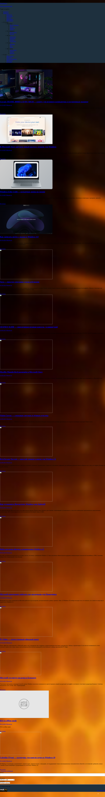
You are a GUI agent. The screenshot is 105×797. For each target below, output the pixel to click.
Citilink (12, 51)
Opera (11, 26)
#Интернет (10, 16)
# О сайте (9, 62)
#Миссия (9, 57)
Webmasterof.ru (101, 790)
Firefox (12, 29)
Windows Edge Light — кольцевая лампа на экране (22, 192)
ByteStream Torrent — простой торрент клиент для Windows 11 (28, 459)
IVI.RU (12, 40)
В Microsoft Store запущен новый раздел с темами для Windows (28, 147)
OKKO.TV (13, 37)
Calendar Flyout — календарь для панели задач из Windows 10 (27, 757)
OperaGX (12, 28)
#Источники (10, 56)
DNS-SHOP (13, 50)
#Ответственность (12, 59)
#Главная (5, 12)
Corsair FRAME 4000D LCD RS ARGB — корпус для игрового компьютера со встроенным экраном (44, 102)
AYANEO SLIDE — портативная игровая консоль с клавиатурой (29, 327)
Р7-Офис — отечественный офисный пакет (19, 639)
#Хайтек (9, 17)
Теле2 (11, 47)
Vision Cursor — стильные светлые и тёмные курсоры (24, 415)
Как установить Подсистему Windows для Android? (23, 504)
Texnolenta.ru (3, 3)
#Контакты (10, 60)
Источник (3, 113)
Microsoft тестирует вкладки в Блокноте (18, 678)
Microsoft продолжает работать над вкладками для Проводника (28, 594)
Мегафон (12, 44)
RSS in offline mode (8, 721)
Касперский (13, 32)
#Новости (6, 13)
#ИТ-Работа (10, 20)
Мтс (11, 46)
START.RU (13, 41)
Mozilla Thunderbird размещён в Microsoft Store (21, 372)
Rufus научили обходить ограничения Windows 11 (22, 549)
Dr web (12, 34)
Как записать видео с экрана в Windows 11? (19, 237)
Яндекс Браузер (14, 25)
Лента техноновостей (6, 6)
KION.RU (12, 38)
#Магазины (10, 19)
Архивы (2, 781)
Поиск (2, 772)
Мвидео (12, 53)
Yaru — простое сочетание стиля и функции (19, 282)
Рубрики (2, 778)
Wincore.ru (9, 105)
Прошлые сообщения (6, 771)
